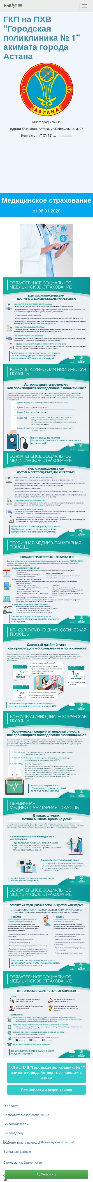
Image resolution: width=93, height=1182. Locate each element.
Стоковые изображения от (22, 1162)
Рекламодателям (16, 1123)
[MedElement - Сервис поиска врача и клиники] (13, 6)
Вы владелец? (14, 1132)
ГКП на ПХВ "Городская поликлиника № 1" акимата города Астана (41, 37)
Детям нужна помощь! (57, 1142)
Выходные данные (17, 1151)
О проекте (11, 1105)
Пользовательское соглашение (26, 1114)
